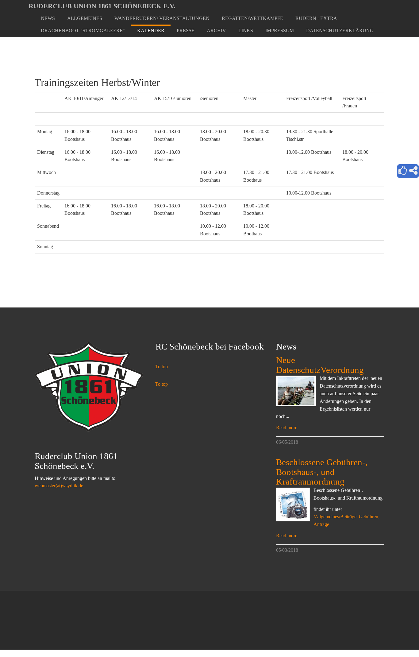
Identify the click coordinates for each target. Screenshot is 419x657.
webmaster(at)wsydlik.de (59, 485)
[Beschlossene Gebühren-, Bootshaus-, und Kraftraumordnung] (293, 504)
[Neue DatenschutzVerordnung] (296, 391)
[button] (84, 18)
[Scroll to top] (399, 637)
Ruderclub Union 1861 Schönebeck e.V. (102, 6)
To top (161, 366)
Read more (286, 427)
